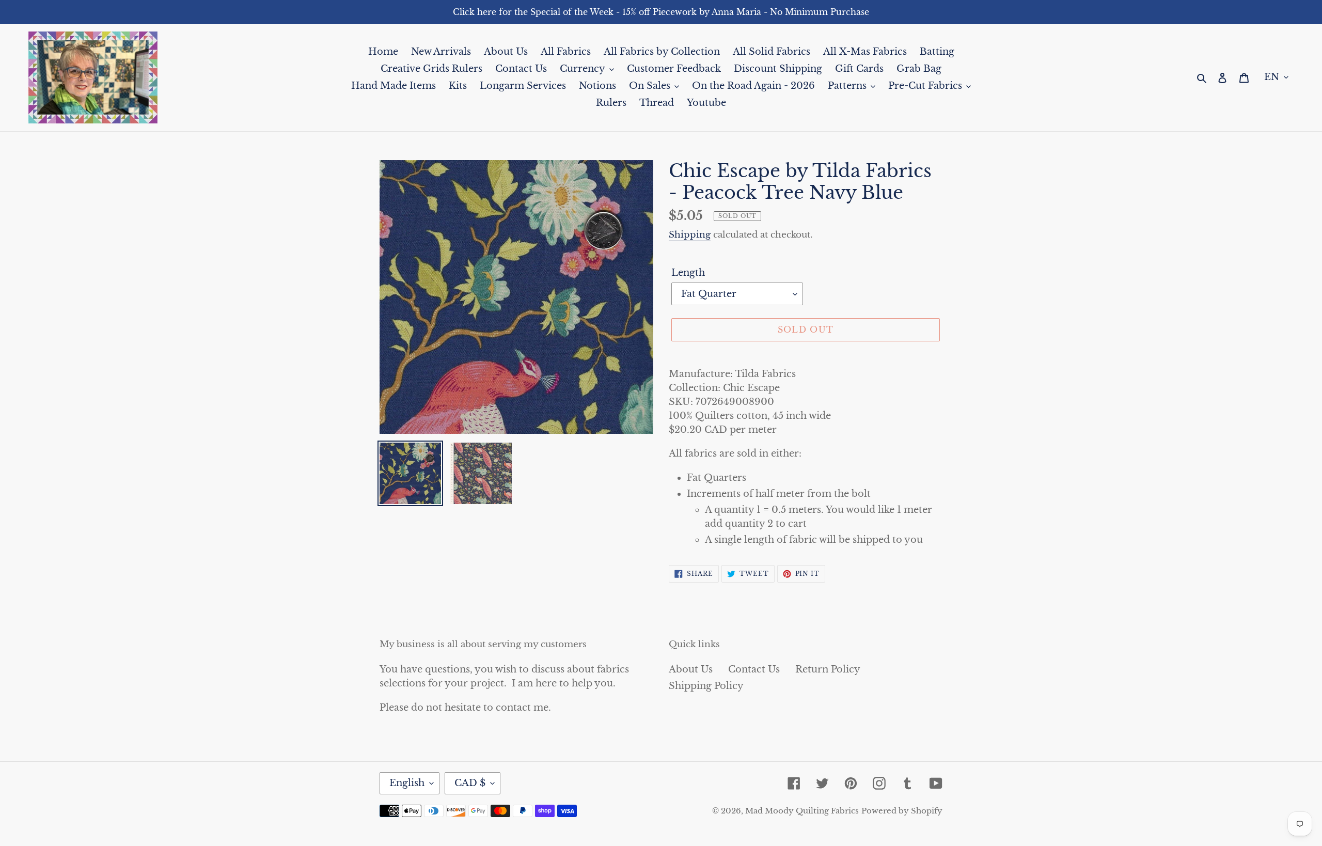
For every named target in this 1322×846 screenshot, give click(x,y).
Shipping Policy (706, 686)
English (406, 783)
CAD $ (469, 783)
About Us (691, 669)
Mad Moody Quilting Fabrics (802, 811)
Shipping (690, 234)
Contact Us (754, 669)
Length (688, 272)
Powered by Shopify (901, 811)
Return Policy (827, 669)
